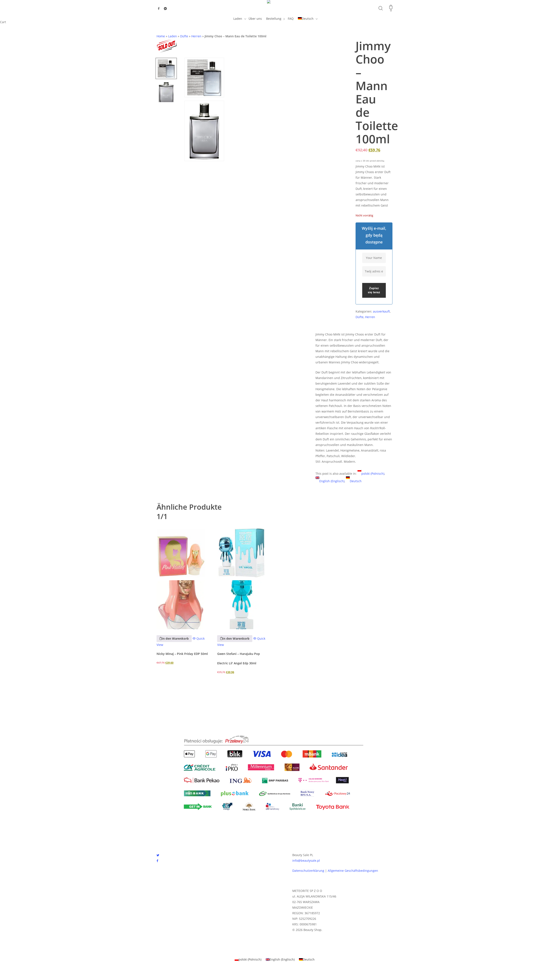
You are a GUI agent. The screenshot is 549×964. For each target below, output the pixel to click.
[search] (380, 8)
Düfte (184, 36)
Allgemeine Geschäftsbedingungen (353, 871)
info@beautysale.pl (306, 860)
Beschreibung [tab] (328, 324)
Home (161, 36)
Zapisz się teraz (374, 290)
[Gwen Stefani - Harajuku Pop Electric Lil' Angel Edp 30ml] (244, 579)
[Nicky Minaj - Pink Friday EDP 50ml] (184, 579)
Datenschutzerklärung (308, 871)
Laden (172, 36)
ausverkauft (381, 311)
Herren (196, 36)
